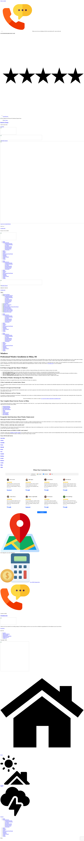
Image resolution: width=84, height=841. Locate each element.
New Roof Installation (7, 409)
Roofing (1, 785)
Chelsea (1, 440)
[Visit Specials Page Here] (4, 140)
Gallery (4, 257)
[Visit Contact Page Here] (5, 120)
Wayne (1, 444)
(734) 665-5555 (2, 228)
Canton (1, 462)
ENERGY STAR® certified (15, 432)
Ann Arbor (2, 438)
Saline (1, 467)
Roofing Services (6, 242)
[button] (43, 819)
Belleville (2, 447)
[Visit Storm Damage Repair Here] (15, 815)
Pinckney (2, 460)
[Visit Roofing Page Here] (15, 784)
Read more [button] (9, 487)
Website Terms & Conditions (20, 640)
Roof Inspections (8, 248)
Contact (4, 278)
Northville (2, 442)
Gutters (4, 252)
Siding (4, 250)
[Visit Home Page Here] (8, 134)
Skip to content (3, 0)
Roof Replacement (8, 246)
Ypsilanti (2, 453)
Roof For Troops (4, 122)
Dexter (1, 449)
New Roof (7, 245)
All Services (7, 249)
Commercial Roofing (9, 244)
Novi (1, 451)
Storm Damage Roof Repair (8, 253)
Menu (2, 292)
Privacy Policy (29, 640)
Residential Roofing (8, 243)
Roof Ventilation (6, 414)
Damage (1, 816)
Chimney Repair (6, 256)
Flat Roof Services (8, 247)
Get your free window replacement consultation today (50, 398)
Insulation (4, 254)
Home (4, 241)
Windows (4, 251)
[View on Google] (27, 480)
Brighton (2, 456)
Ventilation (5, 255)
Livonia (1, 458)
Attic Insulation (5, 413)
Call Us (1, 786)
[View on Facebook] (8, 480)
